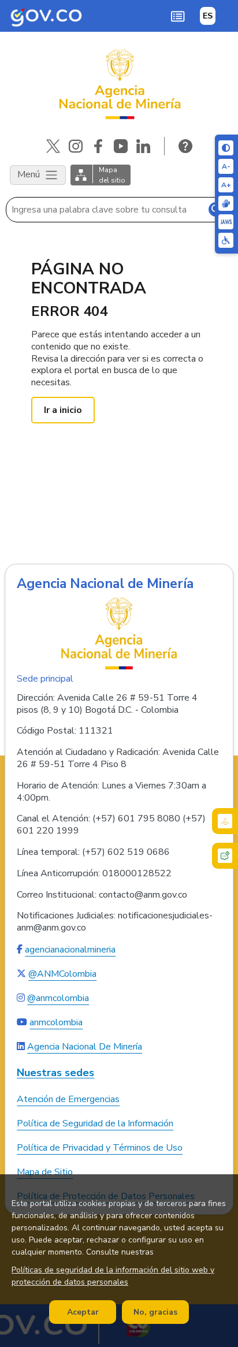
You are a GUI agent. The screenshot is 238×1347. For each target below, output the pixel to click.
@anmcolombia (58, 998)
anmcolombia (56, 1022)
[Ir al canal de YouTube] (121, 146)
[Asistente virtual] (225, 856)
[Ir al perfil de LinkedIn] (143, 146)
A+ (226, 184)
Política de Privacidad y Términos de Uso (100, 1147)
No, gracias (155, 1312)
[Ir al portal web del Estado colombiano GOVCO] (46, 16)
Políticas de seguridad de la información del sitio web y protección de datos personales (113, 1276)
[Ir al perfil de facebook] (98, 146)
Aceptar (83, 1312)
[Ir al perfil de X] (53, 146)
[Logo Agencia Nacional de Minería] (119, 633)
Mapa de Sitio (45, 1172)
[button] (177, 16)
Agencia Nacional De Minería (84, 1046)
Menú (29, 174)
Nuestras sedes (55, 1072)
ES (208, 15)
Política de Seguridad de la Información (95, 1123)
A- (226, 166)
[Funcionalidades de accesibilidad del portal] (225, 240)
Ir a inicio (63, 410)
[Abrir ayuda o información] (185, 146)
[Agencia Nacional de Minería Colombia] (119, 84)
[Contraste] (225, 147)
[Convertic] (225, 221)
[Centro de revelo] (225, 203)
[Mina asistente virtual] (225, 821)
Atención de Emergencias (68, 1099)
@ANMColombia (62, 974)
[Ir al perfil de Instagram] (76, 146)
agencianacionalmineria (70, 949)
